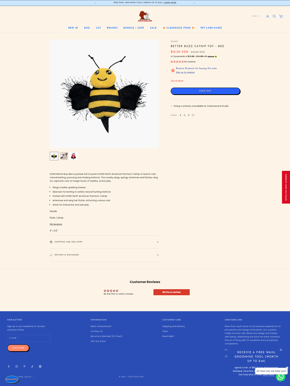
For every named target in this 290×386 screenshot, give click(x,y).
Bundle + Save (134, 28)
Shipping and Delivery (173, 326)
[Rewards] (12, 379)
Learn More (268, 374)
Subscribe (18, 348)
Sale (153, 28)
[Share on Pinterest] (189, 115)
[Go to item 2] (64, 156)
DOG (87, 28)
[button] (177, 61)
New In (73, 28)
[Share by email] (193, 115)
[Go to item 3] (73, 156)
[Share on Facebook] (180, 115)
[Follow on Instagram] (16, 366)
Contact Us (97, 331)
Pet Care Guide (211, 28)
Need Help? (168, 336)
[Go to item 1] (54, 156)
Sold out (205, 91)
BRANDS (112, 28)
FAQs (165, 331)
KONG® (174, 42)
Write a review (171, 292)
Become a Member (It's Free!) (106, 336)
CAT (98, 28)
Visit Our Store (98, 341)
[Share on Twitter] (184, 115)
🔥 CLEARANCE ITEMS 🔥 (179, 28)
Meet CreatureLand (101, 326)
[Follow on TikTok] (32, 366)
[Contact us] (280, 376)
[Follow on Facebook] (8, 366)
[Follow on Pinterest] (24, 366)
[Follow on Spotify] (40, 366)
